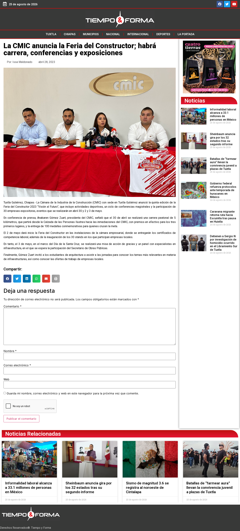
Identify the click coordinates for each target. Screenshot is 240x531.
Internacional (138, 34)
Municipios (91, 34)
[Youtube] (234, 4)
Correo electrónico (17, 365)
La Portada (186, 34)
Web (6, 379)
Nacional (113, 34)
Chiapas (70, 34)
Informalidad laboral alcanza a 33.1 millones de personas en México (223, 114)
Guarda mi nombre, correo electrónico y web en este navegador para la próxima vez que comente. (73, 393)
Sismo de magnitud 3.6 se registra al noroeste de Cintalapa (147, 487)
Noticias (194, 100)
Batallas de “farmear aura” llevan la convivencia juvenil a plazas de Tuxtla (223, 164)
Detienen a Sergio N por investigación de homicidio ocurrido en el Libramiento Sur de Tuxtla (223, 243)
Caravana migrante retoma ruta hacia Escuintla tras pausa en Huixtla (223, 216)
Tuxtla (51, 34)
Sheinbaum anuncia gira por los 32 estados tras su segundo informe (222, 139)
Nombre (10, 351)
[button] (7, 279)
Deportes (163, 34)
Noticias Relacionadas (33, 433)
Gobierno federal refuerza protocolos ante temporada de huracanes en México (223, 190)
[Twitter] (227, 4)
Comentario (12, 306)
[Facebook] (220, 4)
